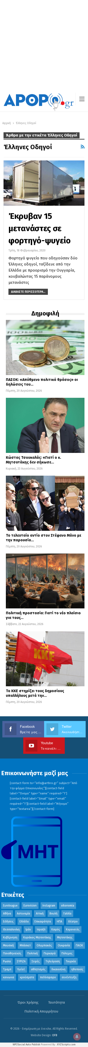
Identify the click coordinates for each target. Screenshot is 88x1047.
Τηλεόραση (53, 961)
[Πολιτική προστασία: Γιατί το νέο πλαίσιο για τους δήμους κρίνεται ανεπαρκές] (45, 581)
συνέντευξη (69, 977)
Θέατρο (73, 921)
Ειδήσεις (8, 921)
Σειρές (35, 961)
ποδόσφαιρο (48, 977)
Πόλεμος (67, 953)
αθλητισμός (38, 969)
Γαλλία (67, 913)
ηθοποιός (77, 969)
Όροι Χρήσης (28, 1002)
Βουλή (53, 913)
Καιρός (55, 929)
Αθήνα (7, 913)
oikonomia (67, 905)
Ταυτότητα (56, 1002)
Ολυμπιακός (44, 945)
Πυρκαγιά (50, 953)
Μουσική (8, 945)
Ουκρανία (64, 945)
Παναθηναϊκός (12, 953)
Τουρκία (71, 961)
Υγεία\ (21, 969)
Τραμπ (7, 969)
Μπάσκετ (25, 945)
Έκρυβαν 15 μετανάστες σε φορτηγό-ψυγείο (39, 228)
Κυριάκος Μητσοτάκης (37, 937)
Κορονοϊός (73, 929)
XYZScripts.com (66, 1044)
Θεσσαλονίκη (11, 929)
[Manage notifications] (77, 1036)
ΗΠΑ (59, 921)
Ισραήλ (41, 929)
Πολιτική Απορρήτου (41, 1011)
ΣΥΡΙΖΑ (21, 961)
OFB (54, 1035)
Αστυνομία (23, 913)
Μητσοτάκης (65, 937)
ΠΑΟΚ (79, 945)
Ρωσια (7, 961)
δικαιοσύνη (58, 969)
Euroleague (10, 905)
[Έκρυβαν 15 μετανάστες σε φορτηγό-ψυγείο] (44, 183)
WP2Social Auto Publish (26, 1044)
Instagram (48, 905)
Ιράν (28, 929)
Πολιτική (32, 953)
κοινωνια (8, 977)
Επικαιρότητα (42, 921)
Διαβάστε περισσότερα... (28, 291)
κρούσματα (27, 977)
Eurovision (30, 905)
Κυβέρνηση (10, 937)
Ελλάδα (24, 921)
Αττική (40, 913)
